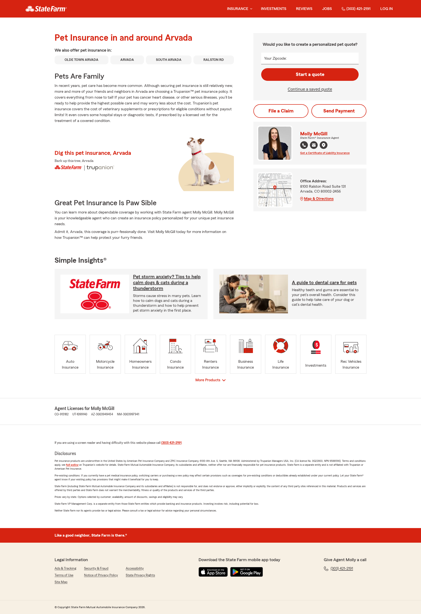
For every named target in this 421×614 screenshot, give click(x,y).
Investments (273, 9)
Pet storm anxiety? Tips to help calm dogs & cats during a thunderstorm (167, 282)
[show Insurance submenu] (250, 8)
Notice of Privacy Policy (101, 575)
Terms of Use (64, 575)
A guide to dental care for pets (324, 282)
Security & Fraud (96, 568)
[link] (46, 9)
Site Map (61, 582)
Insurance (237, 9)
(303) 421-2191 (358, 9)
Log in (386, 9)
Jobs (327, 9)
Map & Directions (319, 199)
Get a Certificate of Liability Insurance (325, 152)
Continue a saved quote (310, 89)
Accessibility (135, 568)
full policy (72, 464)
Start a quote (310, 74)
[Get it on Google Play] (246, 572)
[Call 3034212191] (304, 145)
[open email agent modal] (314, 145)
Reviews (304, 9)
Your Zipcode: (275, 58)
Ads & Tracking (65, 568)
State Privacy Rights (140, 575)
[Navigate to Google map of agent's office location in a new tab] (323, 145)
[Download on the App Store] (213, 572)
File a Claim (281, 111)
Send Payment (339, 111)
